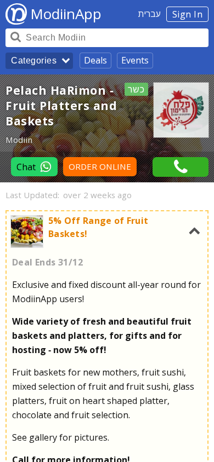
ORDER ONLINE (100, 166)
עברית (149, 13)
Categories (34, 60)
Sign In (187, 14)
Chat (26, 166)
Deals (95, 60)
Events (135, 60)
